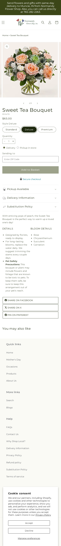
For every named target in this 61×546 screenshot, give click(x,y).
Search (10, 400)
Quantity (7, 136)
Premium (47, 129)
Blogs (9, 407)
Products (11, 373)
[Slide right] (37, 103)
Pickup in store (28, 147)
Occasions (12, 366)
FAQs (9, 427)
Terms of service (15, 476)
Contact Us (12, 434)
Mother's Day (13, 359)
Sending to (13, 153)
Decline (29, 530)
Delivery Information (17, 448)
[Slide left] (23, 103)
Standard (11, 129)
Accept (29, 523)
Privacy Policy (43, 515)
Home (5, 35)
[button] (42, 22)
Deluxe (29, 129)
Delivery (11, 147)
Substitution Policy (16, 469)
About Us (11, 380)
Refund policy (13, 462)
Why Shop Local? (15, 441)
